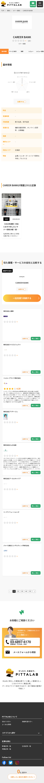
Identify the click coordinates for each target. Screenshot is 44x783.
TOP (2, 11)
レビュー (31, 51)
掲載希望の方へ (27, 721)
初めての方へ (6, 721)
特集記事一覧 (6, 749)
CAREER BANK (28, 11)
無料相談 (33, 6)
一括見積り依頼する (22, 298)
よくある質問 (6, 724)
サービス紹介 (13, 51)
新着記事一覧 (6, 746)
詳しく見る (35, 339)
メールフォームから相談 (24, 652)
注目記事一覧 (26, 746)
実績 (22, 51)
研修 (8, 11)
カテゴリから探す (8, 733)
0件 (29, 41)
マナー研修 (16, 11)
